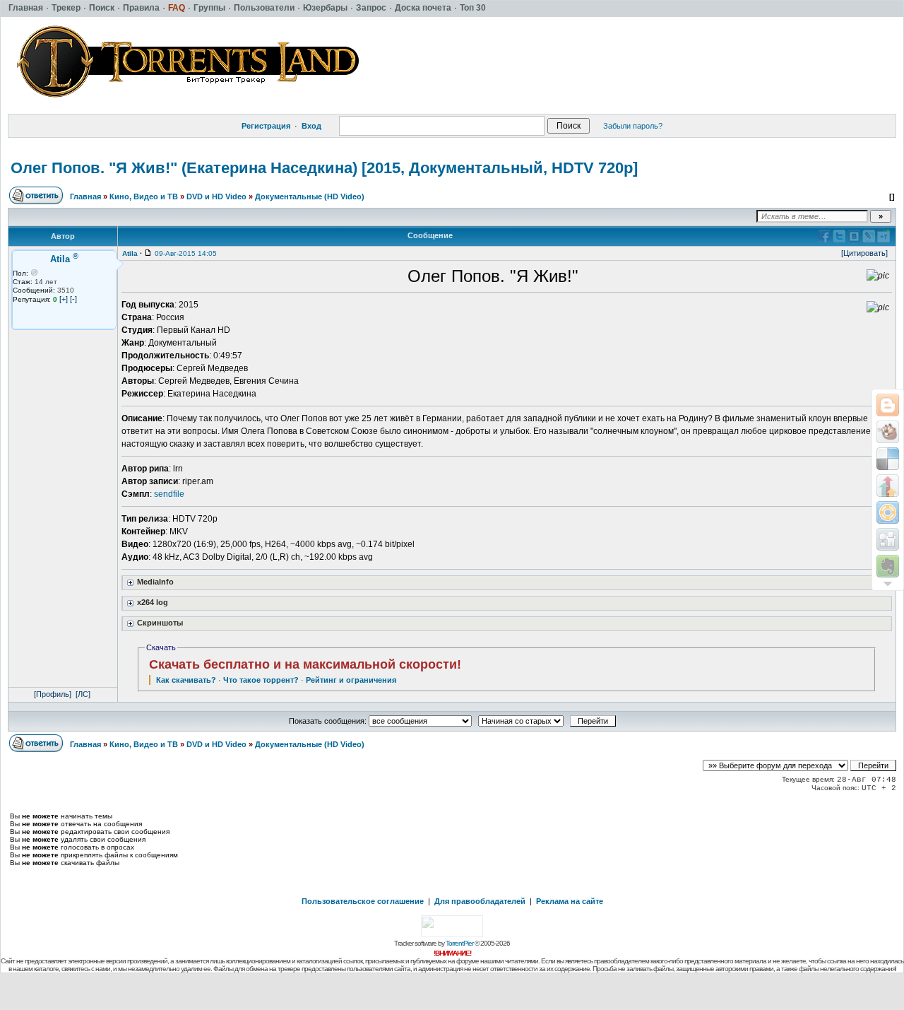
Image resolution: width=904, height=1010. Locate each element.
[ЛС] (83, 694)
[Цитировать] (864, 253)
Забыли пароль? (632, 126)
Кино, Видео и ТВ (143, 196)
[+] (63, 299)
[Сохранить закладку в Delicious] (887, 458)
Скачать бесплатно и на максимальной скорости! (305, 664)
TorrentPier (459, 943)
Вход (311, 126)
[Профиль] (52, 694)
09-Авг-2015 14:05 (186, 253)
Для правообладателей (479, 901)
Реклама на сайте (569, 901)
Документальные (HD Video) (309, 196)
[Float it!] (887, 512)
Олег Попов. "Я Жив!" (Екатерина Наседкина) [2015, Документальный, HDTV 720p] (324, 168)
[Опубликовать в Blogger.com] (887, 405)
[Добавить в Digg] (887, 539)
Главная (85, 196)
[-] (73, 299)
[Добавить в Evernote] (887, 566)
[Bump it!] (887, 485)
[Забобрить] (887, 432)
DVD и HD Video (216, 196)
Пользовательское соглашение (363, 901)
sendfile (169, 494)
